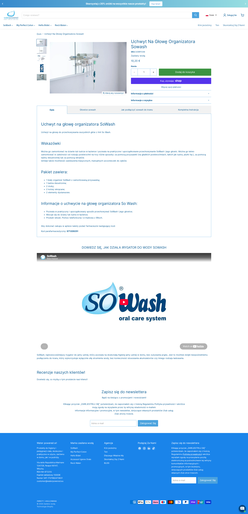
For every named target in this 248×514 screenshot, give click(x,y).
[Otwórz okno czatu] (242, 508)
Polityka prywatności (165, 404)
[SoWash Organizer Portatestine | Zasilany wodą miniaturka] (42, 58)
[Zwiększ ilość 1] (153, 72)
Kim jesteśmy (205, 25)
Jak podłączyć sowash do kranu (137, 109)
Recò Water (61, 25)
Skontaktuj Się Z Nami (234, 25)
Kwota (134, 66)
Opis (52, 110)
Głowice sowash (88, 109)
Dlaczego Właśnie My (114, 455)
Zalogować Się (148, 423)
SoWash (7, 25)
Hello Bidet (44, 25)
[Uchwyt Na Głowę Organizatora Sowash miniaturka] (42, 42)
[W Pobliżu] (195, 15)
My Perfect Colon (25, 25)
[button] (211, 15)
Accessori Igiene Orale (81, 459)
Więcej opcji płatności (171, 87)
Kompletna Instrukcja (188, 109)
